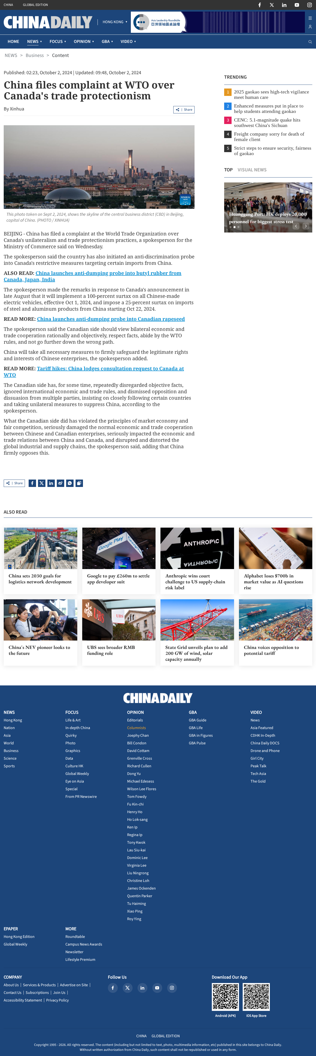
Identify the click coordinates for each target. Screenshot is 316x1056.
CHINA (8, 4)
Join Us (59, 992)
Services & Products (39, 985)
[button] (231, 227)
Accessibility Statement (23, 1000)
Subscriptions (37, 992)
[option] (268, 207)
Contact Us (12, 992)
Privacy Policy (57, 1000)
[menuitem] (113, 22)
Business (35, 55)
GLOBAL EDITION (35, 4)
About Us (11, 985)
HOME (13, 41)
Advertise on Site (74, 985)
